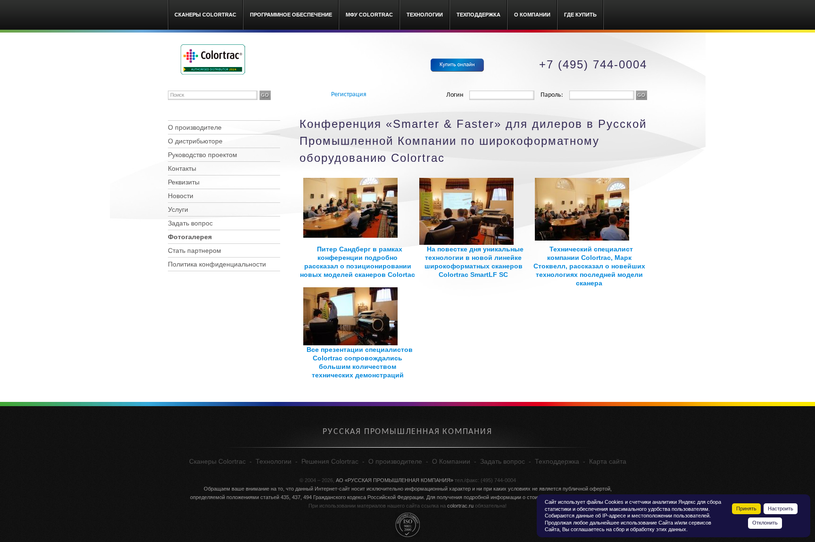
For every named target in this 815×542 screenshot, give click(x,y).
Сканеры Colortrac (205, 14)
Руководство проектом (202, 154)
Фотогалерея (190, 237)
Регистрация (348, 94)
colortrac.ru (460, 506)
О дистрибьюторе (195, 141)
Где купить (580, 14)
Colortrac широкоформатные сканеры (213, 59)
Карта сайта (607, 461)
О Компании (532, 14)
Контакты (182, 168)
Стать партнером (194, 250)
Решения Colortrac (329, 461)
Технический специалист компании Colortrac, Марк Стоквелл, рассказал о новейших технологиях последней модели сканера (589, 266)
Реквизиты (184, 182)
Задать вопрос (190, 223)
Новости (180, 196)
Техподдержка (478, 14)
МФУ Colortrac (369, 14)
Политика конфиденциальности (217, 264)
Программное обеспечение (291, 14)
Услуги (178, 209)
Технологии (425, 14)
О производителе (195, 127)
